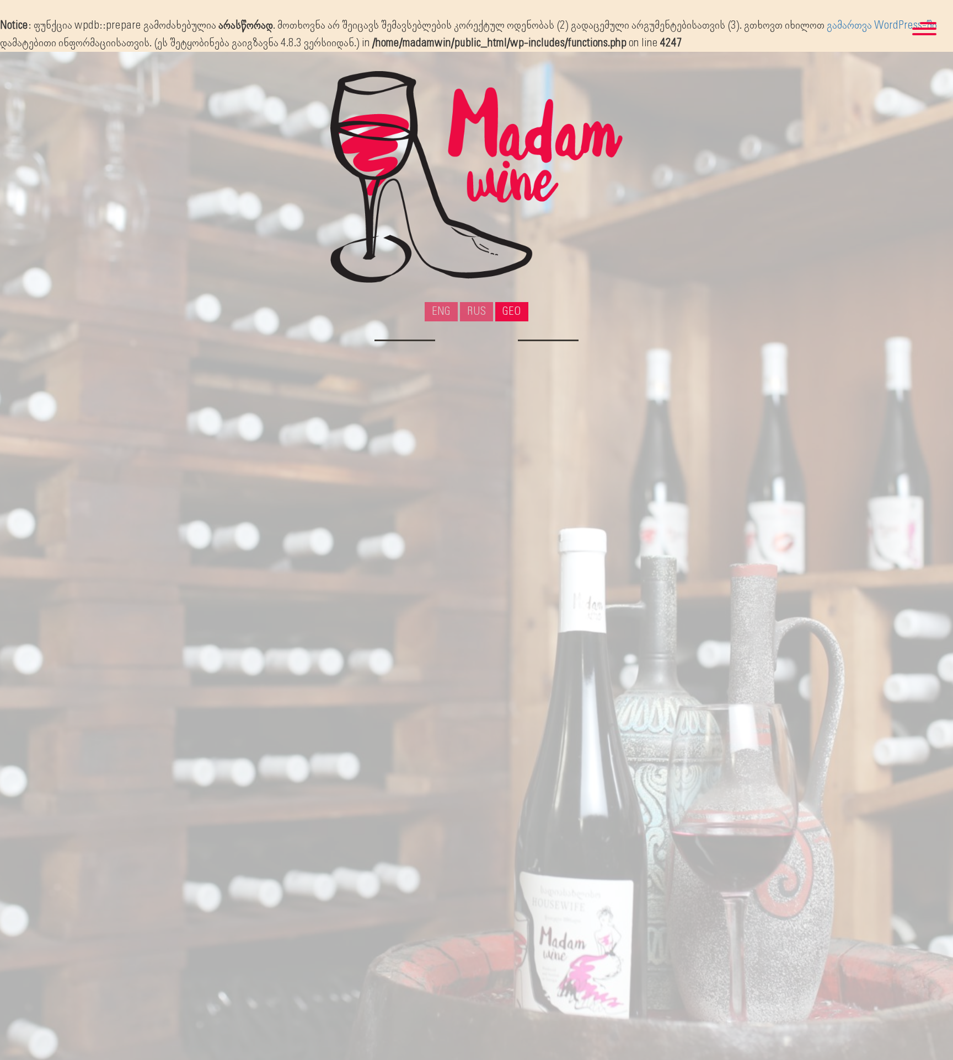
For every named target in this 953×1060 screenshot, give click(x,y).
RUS (476, 311)
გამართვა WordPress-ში (882, 25)
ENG (441, 311)
